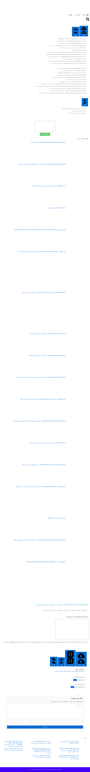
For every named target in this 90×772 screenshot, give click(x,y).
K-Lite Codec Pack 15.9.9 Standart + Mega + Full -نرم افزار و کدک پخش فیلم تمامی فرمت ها (67, 61)
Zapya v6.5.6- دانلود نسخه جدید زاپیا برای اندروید (76, 79)
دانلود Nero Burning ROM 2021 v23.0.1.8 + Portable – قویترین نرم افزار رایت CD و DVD (43, 399)
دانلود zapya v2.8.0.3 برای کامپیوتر (79, 50)
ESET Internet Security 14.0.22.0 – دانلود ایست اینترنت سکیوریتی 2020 (47, 355)
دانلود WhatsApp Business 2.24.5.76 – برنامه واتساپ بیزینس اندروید (72, 81)
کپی (75, 680)
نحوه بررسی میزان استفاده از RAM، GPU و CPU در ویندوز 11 (74, 108)
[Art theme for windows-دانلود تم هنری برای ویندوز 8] (72, 629)
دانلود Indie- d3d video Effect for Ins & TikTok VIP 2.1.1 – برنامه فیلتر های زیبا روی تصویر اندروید (69, 757)
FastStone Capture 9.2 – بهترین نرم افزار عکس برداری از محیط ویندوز (48, 442)
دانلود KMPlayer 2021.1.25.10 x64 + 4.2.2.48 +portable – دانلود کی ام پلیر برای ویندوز (68, 63)
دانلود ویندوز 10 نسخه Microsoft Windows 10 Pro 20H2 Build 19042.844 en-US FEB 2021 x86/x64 (66, 54)
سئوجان (29, 769)
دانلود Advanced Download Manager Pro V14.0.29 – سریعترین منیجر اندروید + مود (69, 77)
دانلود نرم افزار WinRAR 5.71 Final (57, 518)
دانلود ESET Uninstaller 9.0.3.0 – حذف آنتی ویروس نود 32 (74, 58)
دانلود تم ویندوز (58, 610)
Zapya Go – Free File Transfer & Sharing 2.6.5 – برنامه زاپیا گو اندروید (71, 75)
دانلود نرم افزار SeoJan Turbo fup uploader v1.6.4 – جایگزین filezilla (72, 38)
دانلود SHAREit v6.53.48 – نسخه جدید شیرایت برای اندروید (74, 70)
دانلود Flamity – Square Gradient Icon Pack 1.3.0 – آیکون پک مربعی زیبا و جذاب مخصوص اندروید (69, 750)
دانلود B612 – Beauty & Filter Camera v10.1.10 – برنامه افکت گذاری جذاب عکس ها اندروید (67, 90)
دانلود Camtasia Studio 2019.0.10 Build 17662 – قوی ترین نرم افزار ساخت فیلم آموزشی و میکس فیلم (39, 421)
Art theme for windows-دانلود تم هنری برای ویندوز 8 (62, 604)
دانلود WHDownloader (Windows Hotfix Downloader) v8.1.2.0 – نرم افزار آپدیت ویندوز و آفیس (67, 56)
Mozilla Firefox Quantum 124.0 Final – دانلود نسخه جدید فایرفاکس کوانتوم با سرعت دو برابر (67, 45)
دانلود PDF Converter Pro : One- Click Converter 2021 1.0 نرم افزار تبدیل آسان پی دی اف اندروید (66, 52)
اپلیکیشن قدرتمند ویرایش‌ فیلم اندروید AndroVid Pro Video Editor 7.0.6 (72, 72)
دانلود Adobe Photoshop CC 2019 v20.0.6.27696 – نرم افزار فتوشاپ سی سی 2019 (44, 464)
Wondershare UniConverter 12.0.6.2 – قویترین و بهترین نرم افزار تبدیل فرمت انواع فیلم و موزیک (41, 377)
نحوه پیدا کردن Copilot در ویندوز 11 (79, 110)
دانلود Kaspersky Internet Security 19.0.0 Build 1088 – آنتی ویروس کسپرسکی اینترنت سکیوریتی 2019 (40, 540)
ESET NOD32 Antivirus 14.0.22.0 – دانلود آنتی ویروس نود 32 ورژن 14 (48, 333)
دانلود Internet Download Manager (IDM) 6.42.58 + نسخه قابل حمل (72, 43)
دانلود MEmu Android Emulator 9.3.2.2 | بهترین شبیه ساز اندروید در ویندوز (71, 41)
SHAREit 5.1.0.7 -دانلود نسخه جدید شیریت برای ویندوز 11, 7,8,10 (73, 47)
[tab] (84, 31)
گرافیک (52, 610)
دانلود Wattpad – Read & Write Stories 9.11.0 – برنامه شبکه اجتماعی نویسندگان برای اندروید (67, 88)
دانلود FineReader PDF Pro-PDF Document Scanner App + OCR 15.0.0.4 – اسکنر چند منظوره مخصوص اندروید (63, 84)
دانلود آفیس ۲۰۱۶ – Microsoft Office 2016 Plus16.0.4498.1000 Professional (46, 561)
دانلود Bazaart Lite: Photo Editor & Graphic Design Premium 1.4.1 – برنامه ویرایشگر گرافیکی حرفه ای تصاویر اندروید (62, 92)
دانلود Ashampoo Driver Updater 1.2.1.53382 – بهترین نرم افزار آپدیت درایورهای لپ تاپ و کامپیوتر (41, 486)
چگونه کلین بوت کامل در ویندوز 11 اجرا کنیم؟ (77, 113)
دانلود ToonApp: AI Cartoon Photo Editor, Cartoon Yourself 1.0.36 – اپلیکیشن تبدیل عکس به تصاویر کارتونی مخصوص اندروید (61, 86)
